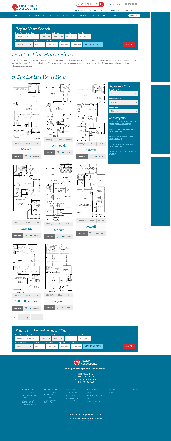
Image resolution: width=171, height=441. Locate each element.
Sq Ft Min (68, 33)
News (111, 393)
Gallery (115, 15)
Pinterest (126, 4)
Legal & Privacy (85, 420)
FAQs (89, 393)
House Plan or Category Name (24, 33)
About (81, 15)
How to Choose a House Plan (50, 394)
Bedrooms (43, 33)
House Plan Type (20, 41)
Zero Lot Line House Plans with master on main (122, 123)
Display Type (114, 107)
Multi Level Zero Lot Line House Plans (122, 130)
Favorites (103, 11)
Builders (52, 15)
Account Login (85, 11)
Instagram (136, 4)
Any (43, 36)
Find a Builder (49, 397)
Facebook (129, 4)
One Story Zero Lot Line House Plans (121, 138)
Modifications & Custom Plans (28, 401)
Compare (121, 11)
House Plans (17, 15)
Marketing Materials (73, 396)
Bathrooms (55, 33)
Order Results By (115, 98)
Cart (135, 11)
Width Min (37, 41)
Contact (134, 15)
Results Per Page (115, 90)
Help (89, 398)
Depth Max (74, 41)
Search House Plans (30, 393)
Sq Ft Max (81, 33)
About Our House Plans (29, 396)
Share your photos (99, 15)
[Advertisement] (160, 47)
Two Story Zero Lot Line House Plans (121, 145)
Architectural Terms (95, 396)
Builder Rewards (72, 393)
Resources (67, 15)
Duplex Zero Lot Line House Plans (123, 153)
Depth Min (62, 41)
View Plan (17, 156)
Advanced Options (93, 44)
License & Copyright (95, 401)
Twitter (133, 4)
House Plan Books (29, 405)
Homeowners (35, 15)
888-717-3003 (116, 4)
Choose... (20, 44)
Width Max (49, 41)
